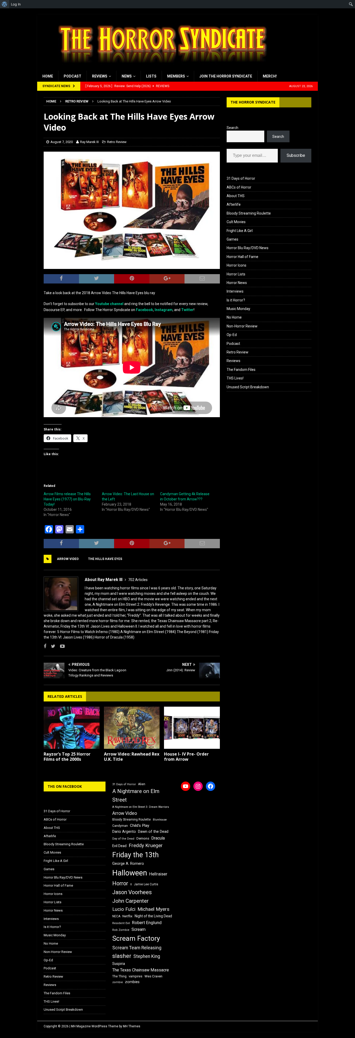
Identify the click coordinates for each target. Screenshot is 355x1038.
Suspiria (118, 964)
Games (232, 239)
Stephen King (146, 956)
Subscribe (296, 155)
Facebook (144, 310)
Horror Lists (236, 274)
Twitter (187, 310)
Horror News (237, 283)
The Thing (119, 976)
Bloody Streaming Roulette (249, 213)
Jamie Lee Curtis (146, 884)
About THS (236, 196)
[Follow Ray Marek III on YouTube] (60, 646)
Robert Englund (147, 922)
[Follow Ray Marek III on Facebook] (45, 646)
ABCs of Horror (239, 187)
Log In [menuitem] (16, 4)
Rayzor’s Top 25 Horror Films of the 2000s (67, 756)
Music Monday (238, 309)
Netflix (127, 916)
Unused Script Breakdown (248, 387)
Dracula (158, 838)
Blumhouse (160, 819)
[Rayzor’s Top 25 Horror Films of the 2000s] (72, 728)
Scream (139, 929)
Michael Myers (153, 909)
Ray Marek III (89, 142)
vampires (135, 976)
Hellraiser (158, 874)
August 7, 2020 (61, 142)
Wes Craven (153, 976)
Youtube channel (109, 304)
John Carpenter (130, 901)
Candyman (120, 826)
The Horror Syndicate (253, 102)
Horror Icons (236, 265)
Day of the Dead (123, 838)
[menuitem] (4, 4)
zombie (117, 982)
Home (47, 76)
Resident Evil (121, 923)
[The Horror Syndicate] (160, 68)
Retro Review (117, 142)
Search (232, 128)
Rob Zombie (120, 930)
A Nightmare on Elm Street (135, 795)
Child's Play (139, 825)
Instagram (164, 310)
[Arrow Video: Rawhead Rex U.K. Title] (132, 728)
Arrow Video (68, 559)
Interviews (235, 291)
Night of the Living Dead (153, 916)
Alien (141, 784)
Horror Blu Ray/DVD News (247, 248)
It (131, 884)
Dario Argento (124, 831)
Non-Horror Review (242, 326)
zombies (132, 982)
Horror (120, 883)
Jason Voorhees (132, 892)
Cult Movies (236, 222)
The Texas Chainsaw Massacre (140, 970)
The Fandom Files (241, 370)
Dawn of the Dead (153, 831)
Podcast (72, 76)
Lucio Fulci (123, 909)
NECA (116, 916)
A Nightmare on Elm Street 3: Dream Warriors (140, 807)
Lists (151, 76)
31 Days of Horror (241, 178)
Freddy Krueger (146, 845)
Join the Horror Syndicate (225, 76)
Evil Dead (119, 846)
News (127, 76)
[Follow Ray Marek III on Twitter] (51, 646)
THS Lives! (235, 378)
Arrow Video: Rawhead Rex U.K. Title (131, 756)
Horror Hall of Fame (242, 257)
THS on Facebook (65, 786)
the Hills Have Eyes (105, 559)
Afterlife (234, 204)
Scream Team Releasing (136, 947)
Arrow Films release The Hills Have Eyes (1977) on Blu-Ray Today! (67, 499)
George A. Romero (128, 863)
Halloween (129, 872)
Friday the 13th (135, 855)
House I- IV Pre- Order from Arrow (186, 756)
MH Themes (131, 1026)
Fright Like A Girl (240, 231)
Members (176, 76)
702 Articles (138, 580)
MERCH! (270, 76)
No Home (234, 317)
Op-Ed (232, 335)
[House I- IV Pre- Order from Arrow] (192, 728)
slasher (121, 955)
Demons (142, 838)
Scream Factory (136, 938)
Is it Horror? (236, 300)
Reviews (99, 76)
